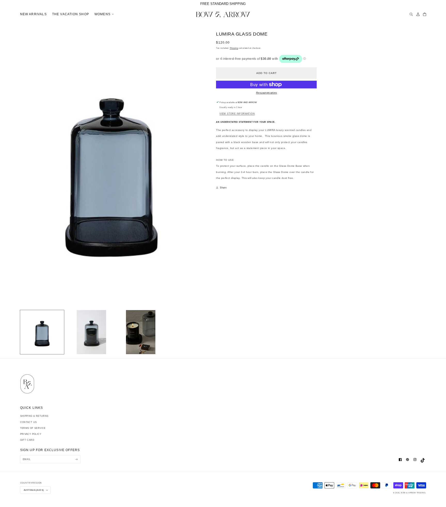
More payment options (266, 93)
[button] (103, 14)
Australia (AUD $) (34, 490)
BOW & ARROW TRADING (413, 493)
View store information (237, 113)
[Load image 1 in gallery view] (42, 332)
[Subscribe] (76, 459)
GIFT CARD (27, 440)
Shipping (234, 48)
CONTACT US (28, 422)
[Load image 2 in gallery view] (91, 332)
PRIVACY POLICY (30, 434)
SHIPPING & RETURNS (34, 416)
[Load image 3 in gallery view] (140, 332)
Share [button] (223, 187)
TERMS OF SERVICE (33, 428)
